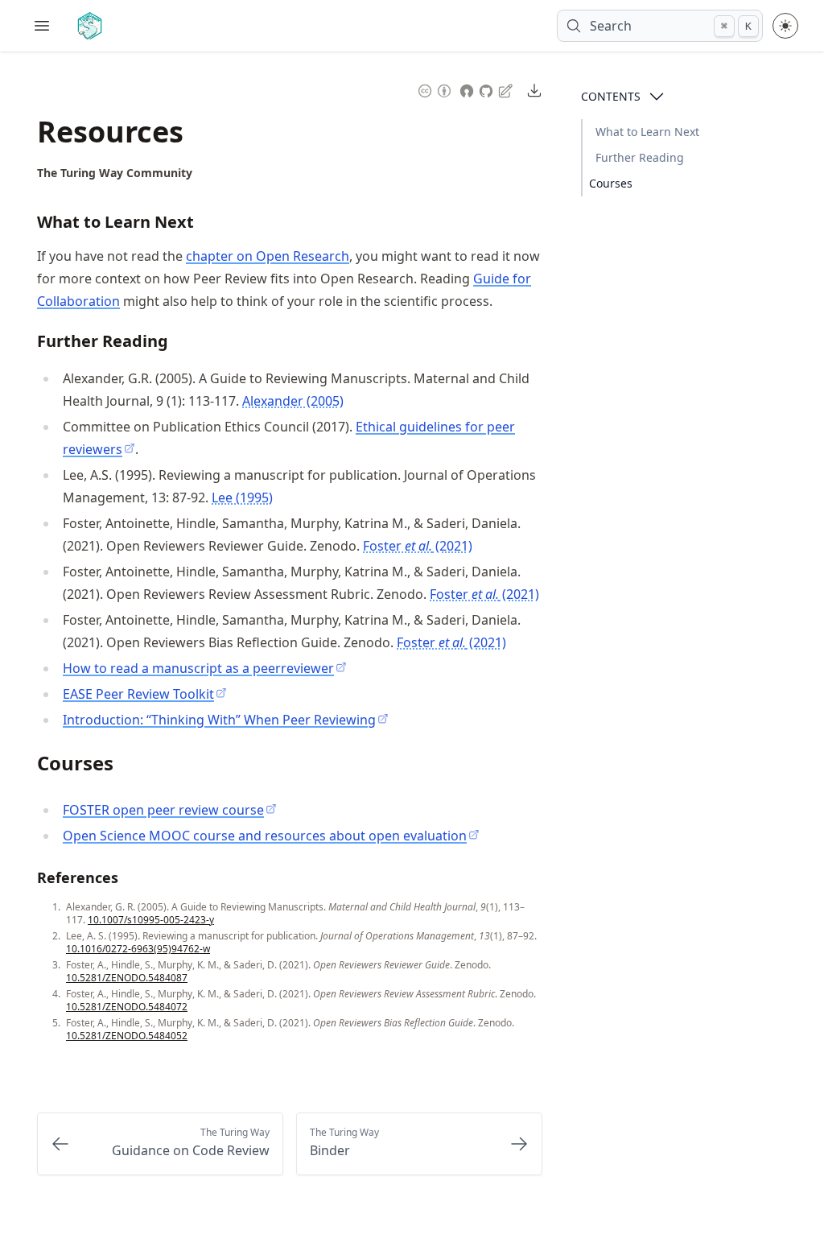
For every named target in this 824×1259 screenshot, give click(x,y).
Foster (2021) (417, 546)
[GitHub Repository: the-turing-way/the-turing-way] (487, 89)
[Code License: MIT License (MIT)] (466, 89)
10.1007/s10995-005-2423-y (151, 920)
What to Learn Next (647, 131)
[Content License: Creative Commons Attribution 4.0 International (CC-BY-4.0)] (434, 89)
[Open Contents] (656, 96)
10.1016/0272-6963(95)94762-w (138, 949)
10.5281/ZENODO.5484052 (126, 1035)
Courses (610, 183)
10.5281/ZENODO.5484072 (126, 1006)
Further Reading (639, 157)
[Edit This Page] (507, 89)
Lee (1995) (242, 497)
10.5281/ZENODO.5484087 (126, 977)
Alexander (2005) (293, 401)
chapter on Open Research (267, 256)
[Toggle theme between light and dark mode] (785, 26)
